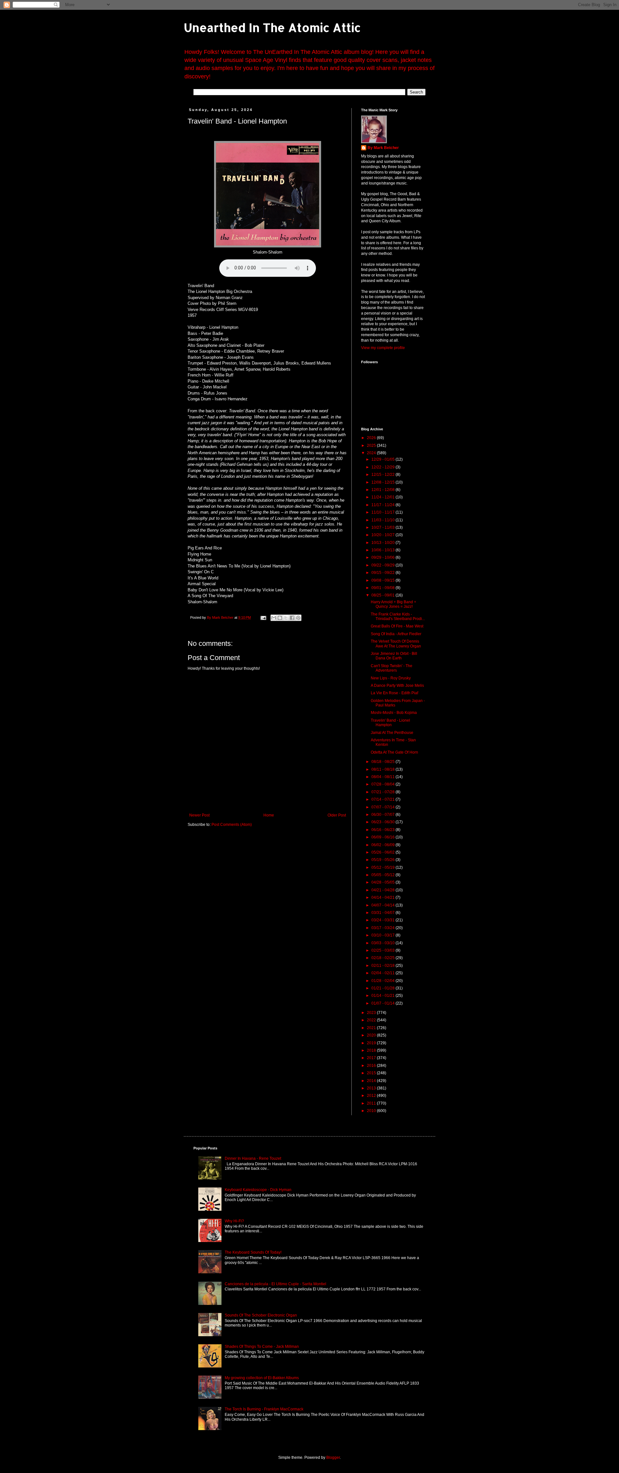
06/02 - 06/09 (383, 845)
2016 (372, 1065)
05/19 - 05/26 (383, 859)
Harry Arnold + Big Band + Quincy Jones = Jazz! (393, 604)
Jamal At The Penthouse (392, 732)
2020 (372, 1035)
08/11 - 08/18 (383, 769)
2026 (372, 438)
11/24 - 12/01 (383, 497)
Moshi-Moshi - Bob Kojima (394, 712)
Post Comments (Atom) (231, 824)
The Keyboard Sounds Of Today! (253, 1252)
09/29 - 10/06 (383, 557)
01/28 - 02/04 (383, 980)
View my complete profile (383, 348)
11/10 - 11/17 (383, 512)
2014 (372, 1080)
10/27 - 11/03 (383, 527)
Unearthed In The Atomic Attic (272, 27)
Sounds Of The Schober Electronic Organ (261, 1315)
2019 (372, 1043)
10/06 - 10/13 (383, 550)
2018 (372, 1050)
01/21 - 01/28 (383, 988)
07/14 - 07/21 (383, 799)
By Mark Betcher (383, 147)
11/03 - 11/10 (383, 520)
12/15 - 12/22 (383, 474)
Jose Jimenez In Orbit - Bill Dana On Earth (394, 655)
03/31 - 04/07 (383, 912)
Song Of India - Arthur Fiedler (396, 634)
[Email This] (273, 618)
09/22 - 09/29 (383, 565)
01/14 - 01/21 (383, 995)
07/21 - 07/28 (383, 792)
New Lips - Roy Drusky (391, 678)
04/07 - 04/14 (383, 905)
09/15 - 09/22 (383, 572)
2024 (372, 453)
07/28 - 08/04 (383, 784)
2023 (372, 1012)
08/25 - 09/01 (383, 595)
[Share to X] (286, 618)
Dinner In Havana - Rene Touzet (253, 1158)
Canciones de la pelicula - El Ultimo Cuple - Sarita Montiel (275, 1284)
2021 (372, 1028)
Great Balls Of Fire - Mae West (397, 626)
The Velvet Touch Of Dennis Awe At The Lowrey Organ (396, 643)
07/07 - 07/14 (383, 807)
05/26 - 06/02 (383, 852)
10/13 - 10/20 (383, 542)
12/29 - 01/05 (383, 459)
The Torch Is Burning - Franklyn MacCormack (264, 1409)
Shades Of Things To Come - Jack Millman (262, 1346)
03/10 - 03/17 (383, 935)
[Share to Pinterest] (298, 618)
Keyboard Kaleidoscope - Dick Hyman (258, 1189)
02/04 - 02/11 (383, 973)
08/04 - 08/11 (383, 777)
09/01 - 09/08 (383, 588)
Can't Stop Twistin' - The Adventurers (391, 668)
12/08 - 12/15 (383, 482)
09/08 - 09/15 (383, 580)
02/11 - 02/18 (383, 965)
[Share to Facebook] (292, 618)
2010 (372, 1110)
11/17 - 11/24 (383, 505)
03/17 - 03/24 (383, 928)
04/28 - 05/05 (383, 882)
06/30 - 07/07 (383, 814)
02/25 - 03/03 (383, 950)
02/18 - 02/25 (383, 958)
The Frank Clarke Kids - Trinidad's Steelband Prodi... (398, 616)
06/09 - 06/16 (383, 837)
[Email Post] (263, 617)
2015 (372, 1073)
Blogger (333, 1457)
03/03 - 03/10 (383, 943)
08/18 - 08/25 (383, 761)
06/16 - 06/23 (383, 829)
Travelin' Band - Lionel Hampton (390, 722)
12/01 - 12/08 (383, 489)
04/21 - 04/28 (383, 890)
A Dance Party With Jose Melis (397, 685)
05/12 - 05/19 (383, 867)
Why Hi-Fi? (234, 1221)
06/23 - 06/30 (383, 822)
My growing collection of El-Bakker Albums (262, 1378)
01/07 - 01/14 (383, 1003)
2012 (372, 1095)
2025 (372, 445)
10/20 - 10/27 (383, 535)
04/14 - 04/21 (383, 897)
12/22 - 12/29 (383, 467)
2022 (372, 1020)
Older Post (337, 815)
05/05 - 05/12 (383, 875)
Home (268, 815)
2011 (372, 1103)
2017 (372, 1058)
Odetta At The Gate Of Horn (394, 752)
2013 (372, 1088)
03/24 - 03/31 (383, 920)
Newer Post (199, 815)
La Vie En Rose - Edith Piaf (394, 693)
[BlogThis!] (280, 618)
